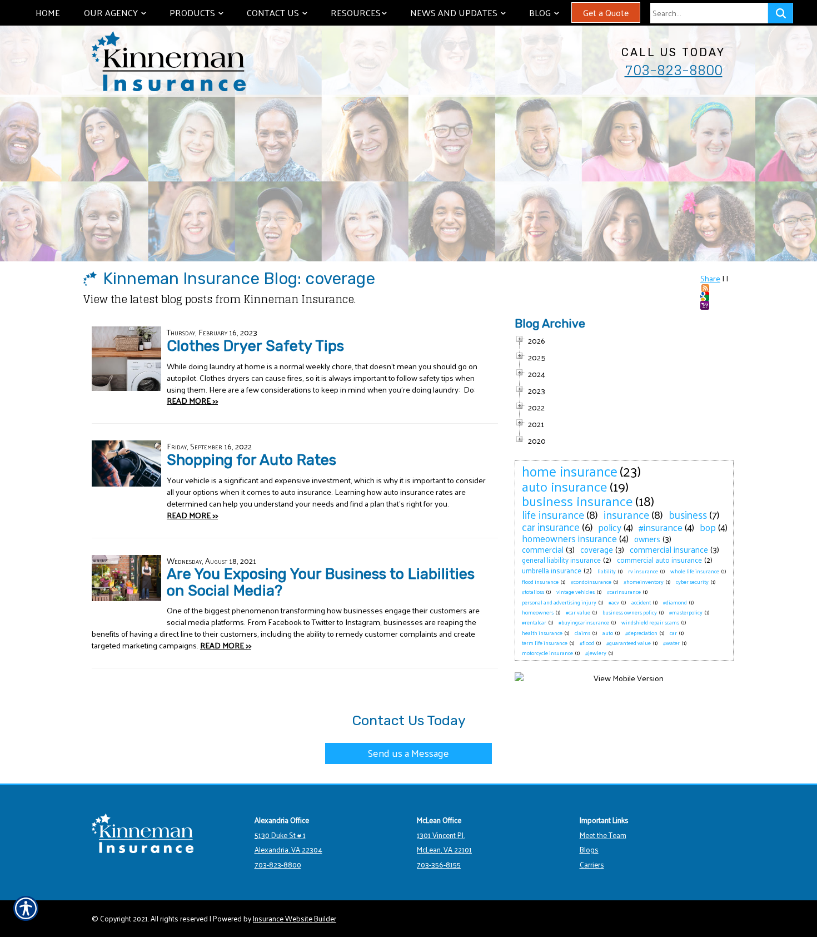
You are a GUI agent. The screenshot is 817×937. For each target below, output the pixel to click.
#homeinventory (644, 582)
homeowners (538, 612)
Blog (549, 12)
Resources (364, 12)
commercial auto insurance (659, 559)
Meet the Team (603, 835)
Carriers (592, 864)
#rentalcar (534, 622)
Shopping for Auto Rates (251, 460)
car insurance (551, 526)
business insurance (577, 500)
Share (710, 278)
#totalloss (533, 592)
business (688, 514)
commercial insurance (669, 549)
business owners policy (629, 612)
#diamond (675, 602)
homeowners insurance (569, 538)
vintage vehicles (575, 592)
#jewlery (595, 653)
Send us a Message (408, 752)
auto (607, 633)
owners (647, 538)
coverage (596, 549)
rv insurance (643, 571)
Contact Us (282, 12)
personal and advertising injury (559, 602)
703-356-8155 (439, 864)
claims (582, 633)
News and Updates (463, 12)
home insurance (569, 470)
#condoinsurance (591, 582)
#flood (587, 643)
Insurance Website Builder (294, 918)
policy (609, 527)
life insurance (553, 514)
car (673, 633)
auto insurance (564, 486)
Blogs (589, 849)
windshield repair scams (650, 622)
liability (606, 571)
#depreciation (641, 633)
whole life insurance (694, 571)
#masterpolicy (686, 612)
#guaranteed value (628, 643)
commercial (543, 549)
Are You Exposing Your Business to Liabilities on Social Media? (321, 582)
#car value (578, 612)
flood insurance (540, 582)
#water (671, 643)
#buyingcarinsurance (584, 622)
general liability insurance (561, 559)
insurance (626, 514)
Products (202, 12)
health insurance (542, 633)
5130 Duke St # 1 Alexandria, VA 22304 (288, 842)
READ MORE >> (192, 400)
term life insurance (544, 643)
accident (641, 602)
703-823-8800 (674, 70)
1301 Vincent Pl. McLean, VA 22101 (444, 842)
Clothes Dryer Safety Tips (255, 346)
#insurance (661, 527)
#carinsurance (624, 592)
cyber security (692, 582)
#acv (614, 602)
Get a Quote (606, 12)
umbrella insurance (551, 570)
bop (708, 527)
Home (48, 12)
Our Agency (120, 12)
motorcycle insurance (547, 653)
